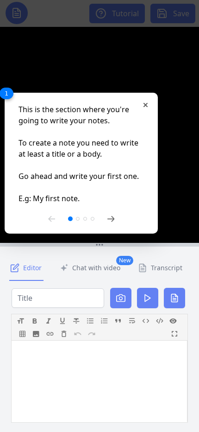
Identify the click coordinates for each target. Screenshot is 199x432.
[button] (99, 245)
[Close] (145, 105)
